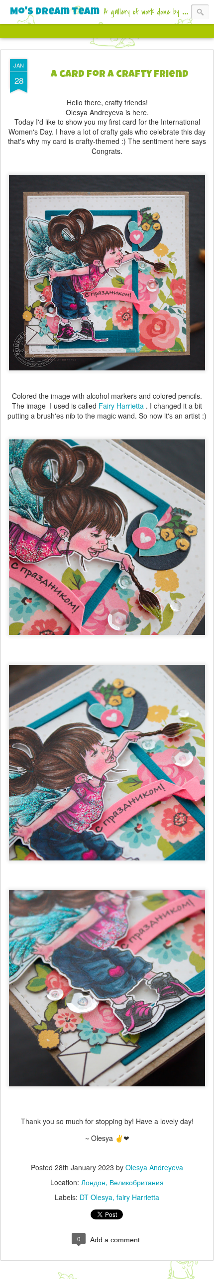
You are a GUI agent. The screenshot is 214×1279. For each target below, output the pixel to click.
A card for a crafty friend (120, 75)
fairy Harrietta (137, 1197)
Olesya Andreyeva (154, 1167)
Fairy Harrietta (122, 406)
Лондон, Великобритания (122, 1182)
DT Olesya (96, 1197)
